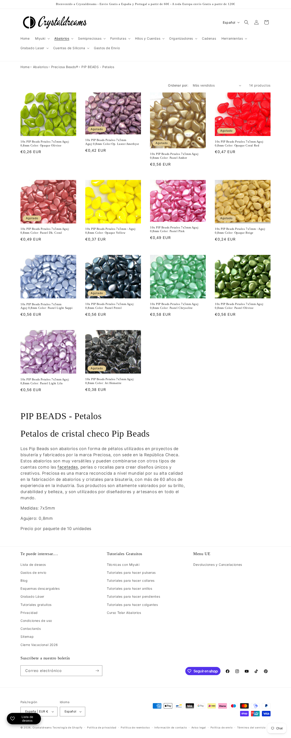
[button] (42, 38)
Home (25, 67)
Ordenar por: (178, 85)
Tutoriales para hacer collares (131, 580)
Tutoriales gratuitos (36, 605)
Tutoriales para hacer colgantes (132, 605)
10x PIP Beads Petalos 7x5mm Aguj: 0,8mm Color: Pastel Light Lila (45, 381)
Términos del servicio (251, 727)
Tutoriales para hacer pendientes (133, 596)
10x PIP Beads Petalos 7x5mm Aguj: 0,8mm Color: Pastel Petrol (110, 306)
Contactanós (30, 628)
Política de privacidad (101, 727)
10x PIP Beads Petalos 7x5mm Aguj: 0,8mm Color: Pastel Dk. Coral (45, 230)
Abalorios (40, 67)
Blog (24, 580)
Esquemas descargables (40, 588)
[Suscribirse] (97, 670)
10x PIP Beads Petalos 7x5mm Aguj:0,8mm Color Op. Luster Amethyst (112, 142)
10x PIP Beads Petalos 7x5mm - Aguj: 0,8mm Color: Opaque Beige (240, 230)
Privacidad (29, 613)
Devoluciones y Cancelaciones (217, 564)
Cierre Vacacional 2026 (39, 645)
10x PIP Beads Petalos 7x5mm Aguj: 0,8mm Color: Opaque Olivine (45, 143)
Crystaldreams (42, 727)
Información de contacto (170, 727)
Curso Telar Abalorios (124, 613)
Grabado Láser (32, 596)
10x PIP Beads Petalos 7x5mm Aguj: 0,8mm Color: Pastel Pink (174, 229)
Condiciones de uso (36, 621)
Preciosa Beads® (64, 67)
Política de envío (222, 727)
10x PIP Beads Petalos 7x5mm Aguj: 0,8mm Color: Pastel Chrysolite (174, 306)
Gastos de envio (33, 572)
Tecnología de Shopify (68, 727)
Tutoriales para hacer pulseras (131, 572)
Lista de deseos (33, 564)
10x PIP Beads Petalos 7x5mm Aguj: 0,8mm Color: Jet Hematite (110, 381)
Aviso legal (198, 727)
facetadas (68, 467)
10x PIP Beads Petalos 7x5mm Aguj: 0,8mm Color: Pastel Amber (174, 155)
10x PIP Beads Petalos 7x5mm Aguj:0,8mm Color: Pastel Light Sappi (46, 306)
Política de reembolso (135, 727)
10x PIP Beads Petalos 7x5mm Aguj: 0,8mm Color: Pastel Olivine (239, 306)
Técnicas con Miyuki (123, 564)
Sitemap (27, 636)
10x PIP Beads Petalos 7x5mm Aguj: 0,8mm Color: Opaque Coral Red (239, 143)
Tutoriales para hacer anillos (129, 588)
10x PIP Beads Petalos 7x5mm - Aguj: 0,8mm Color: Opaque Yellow (110, 230)
